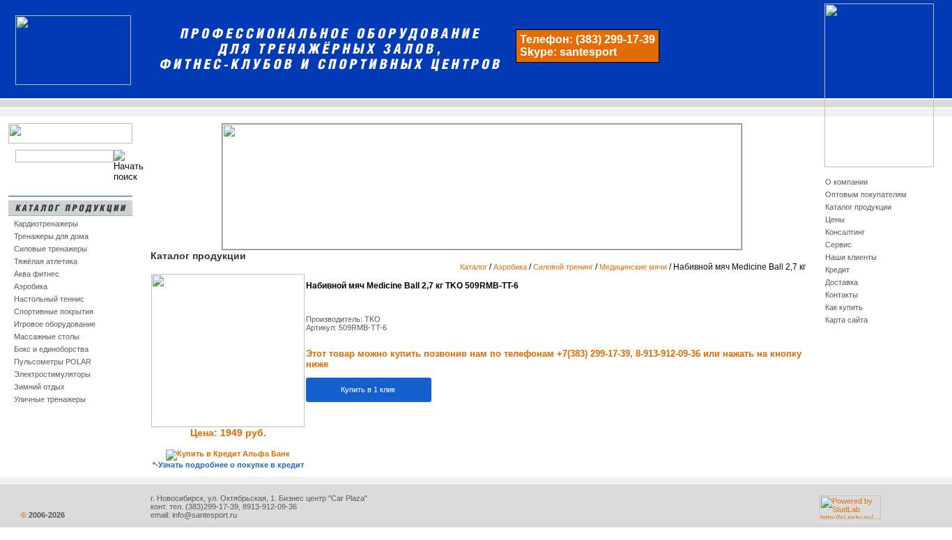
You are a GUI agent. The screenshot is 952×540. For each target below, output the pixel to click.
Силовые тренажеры (50, 249)
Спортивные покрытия (53, 311)
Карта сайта (846, 320)
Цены (835, 219)
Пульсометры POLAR (52, 361)
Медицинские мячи (633, 267)
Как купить (844, 307)
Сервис (838, 244)
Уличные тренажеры (50, 399)
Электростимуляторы (52, 374)
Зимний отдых (39, 387)
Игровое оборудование (54, 324)
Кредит (837, 269)
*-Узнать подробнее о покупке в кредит (228, 465)
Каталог (473, 267)
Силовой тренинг (563, 267)
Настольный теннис (49, 299)
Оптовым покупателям (866, 194)
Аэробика (30, 286)
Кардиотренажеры (46, 223)
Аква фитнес (36, 274)
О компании (846, 182)
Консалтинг (845, 232)
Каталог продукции (858, 207)
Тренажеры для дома (51, 236)
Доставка (841, 282)
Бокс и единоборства (51, 349)
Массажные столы (46, 336)
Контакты (841, 295)
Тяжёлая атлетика (45, 261)
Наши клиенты (851, 257)
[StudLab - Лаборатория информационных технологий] (850, 516)
